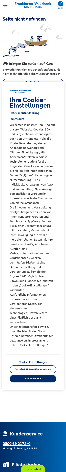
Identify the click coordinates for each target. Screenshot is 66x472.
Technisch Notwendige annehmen (33, 369)
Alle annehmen (33, 378)
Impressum (17, 119)
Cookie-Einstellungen (33, 362)
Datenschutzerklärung (24, 113)
